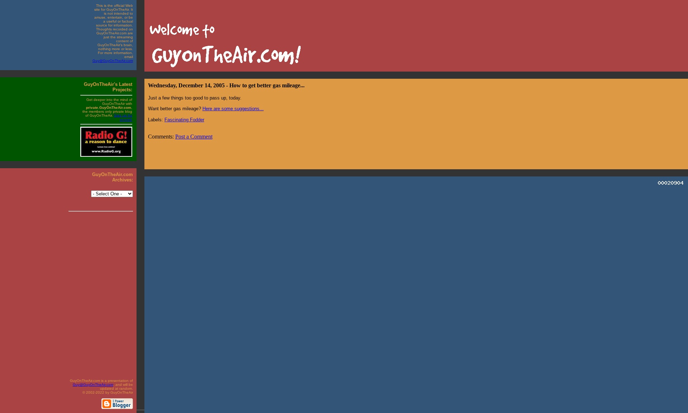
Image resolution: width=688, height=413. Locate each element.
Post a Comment (193, 136)
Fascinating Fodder (184, 119)
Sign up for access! (123, 117)
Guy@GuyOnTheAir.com (112, 61)
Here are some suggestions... (233, 108)
